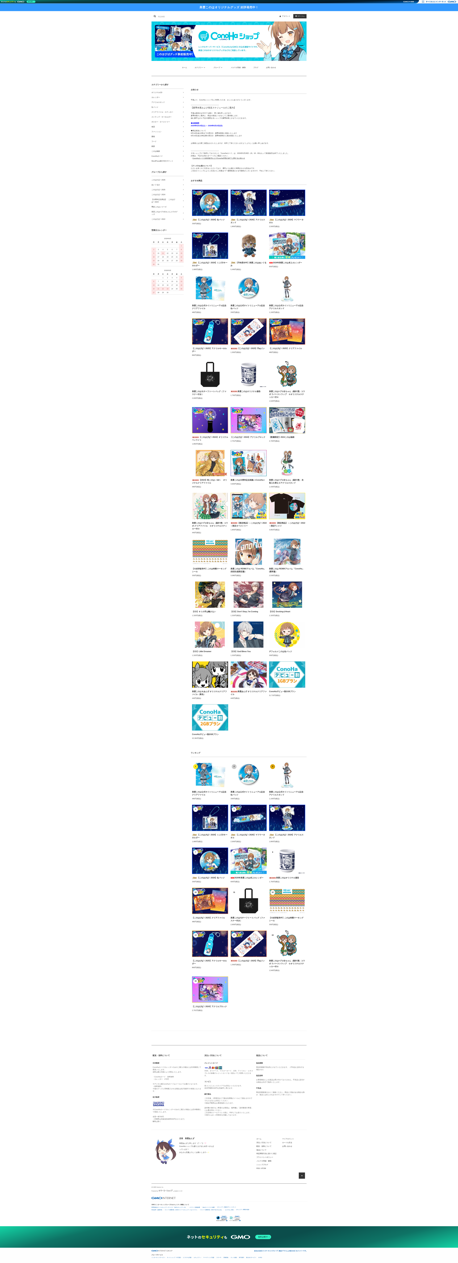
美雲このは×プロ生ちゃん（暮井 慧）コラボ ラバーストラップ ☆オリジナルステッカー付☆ (287, 394)
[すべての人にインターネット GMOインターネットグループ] (441, 1)
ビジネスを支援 (187, 1257)
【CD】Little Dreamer (201, 651)
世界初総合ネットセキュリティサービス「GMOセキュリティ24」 (169, 1207)
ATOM (263, 1168)
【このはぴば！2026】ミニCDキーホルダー (209, 264)
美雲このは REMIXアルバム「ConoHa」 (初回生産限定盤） (248, 570)
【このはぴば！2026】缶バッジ (211, 220)
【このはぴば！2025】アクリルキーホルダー (209, 349)
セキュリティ (197, 1257)
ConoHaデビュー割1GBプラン (282, 691)
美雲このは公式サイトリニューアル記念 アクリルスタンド (287, 306)
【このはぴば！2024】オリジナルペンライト (210, 438)
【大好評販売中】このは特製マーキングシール (209, 570)
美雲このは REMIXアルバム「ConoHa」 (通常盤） (286, 570)
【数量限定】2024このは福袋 (281, 437)
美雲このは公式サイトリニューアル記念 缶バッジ (249, 306)
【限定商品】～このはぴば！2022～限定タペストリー (249, 524)
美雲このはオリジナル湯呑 (249, 391)
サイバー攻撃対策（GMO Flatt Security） (211, 1209)
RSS (258, 1168)
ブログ (255, 67)
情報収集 (226, 1257)
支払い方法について (263, 1142)
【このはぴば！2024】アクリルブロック (248, 437)
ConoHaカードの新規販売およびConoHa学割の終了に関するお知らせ (219, 158)
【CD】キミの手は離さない (204, 612)
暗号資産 (241, 1257)
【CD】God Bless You (241, 651)
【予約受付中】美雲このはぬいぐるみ (248, 264)
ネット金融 (234, 1257)
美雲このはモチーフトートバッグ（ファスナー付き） (209, 392)
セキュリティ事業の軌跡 (242, 1209)
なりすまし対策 (229, 1209)
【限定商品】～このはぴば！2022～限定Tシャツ (287, 524)
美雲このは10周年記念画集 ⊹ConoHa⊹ (248, 480)
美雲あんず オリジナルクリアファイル (249, 692)
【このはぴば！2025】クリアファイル (285, 348)
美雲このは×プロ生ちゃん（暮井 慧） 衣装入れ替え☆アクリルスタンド (286, 481)
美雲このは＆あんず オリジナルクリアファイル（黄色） (209, 692)
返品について (261, 1150)
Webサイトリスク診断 (209, 1207)
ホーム (184, 67)
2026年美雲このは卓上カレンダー (287, 263)
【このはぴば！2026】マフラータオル (286, 221)
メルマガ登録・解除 (238, 67)
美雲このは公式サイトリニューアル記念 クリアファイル (210, 306)
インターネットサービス (158, 1257)
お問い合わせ (271, 67)
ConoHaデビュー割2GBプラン (205, 734)
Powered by (154, 1191)
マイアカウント (288, 1139)
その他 (260, 1257)
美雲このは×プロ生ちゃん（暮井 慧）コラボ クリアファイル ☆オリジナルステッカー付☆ (210, 526)
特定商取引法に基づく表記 (266, 1153)
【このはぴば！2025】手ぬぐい (251, 348)
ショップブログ (262, 1165)
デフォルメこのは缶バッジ (280, 651)
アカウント (286, 16)
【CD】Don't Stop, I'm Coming (244, 612)
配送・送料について (263, 1146)
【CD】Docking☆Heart (279, 612)
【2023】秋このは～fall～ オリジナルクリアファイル (209, 481)
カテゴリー (199, 67)
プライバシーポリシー (264, 1157)
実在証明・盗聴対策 (156, 1209)
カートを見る (287, 1142)
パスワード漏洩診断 (194, 1207)
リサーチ (218, 1257)
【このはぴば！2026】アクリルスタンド (248, 221)
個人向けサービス (251, 1257)
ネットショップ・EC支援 (174, 1257)
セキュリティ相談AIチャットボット (226, 1207)
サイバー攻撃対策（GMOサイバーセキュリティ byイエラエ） (181, 1209)
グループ (216, 67)
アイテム (301, 16)
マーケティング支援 (208, 1257)
